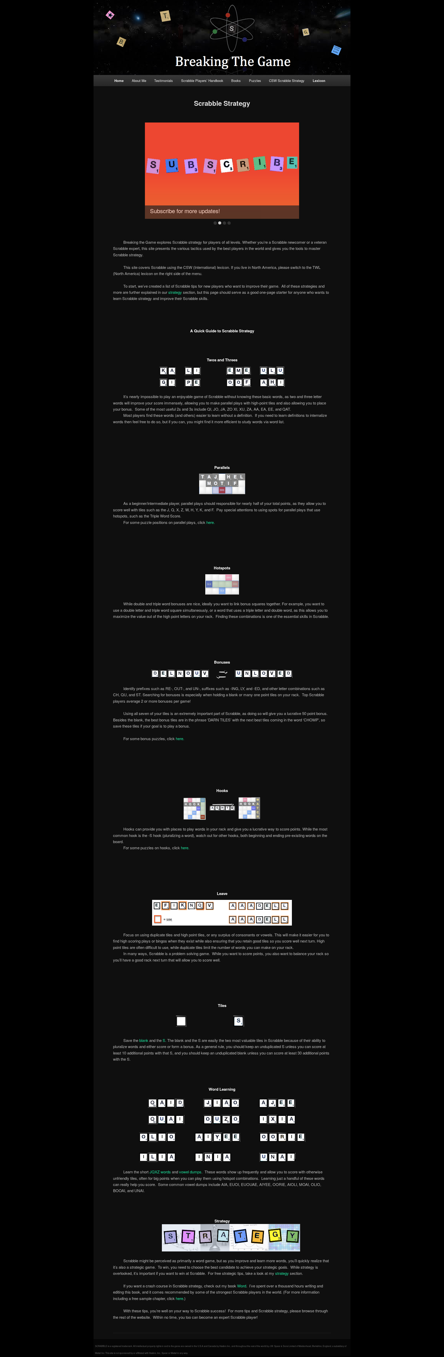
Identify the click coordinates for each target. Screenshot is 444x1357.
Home (119, 80)
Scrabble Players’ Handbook (202, 80)
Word (241, 1285)
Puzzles (255, 80)
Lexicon (319, 80)
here (179, 1298)
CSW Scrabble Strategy (286, 80)
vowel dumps (190, 1171)
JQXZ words (160, 1171)
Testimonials (163, 80)
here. (210, 522)
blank (143, 1040)
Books (236, 80)
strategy (175, 292)
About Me (139, 80)
